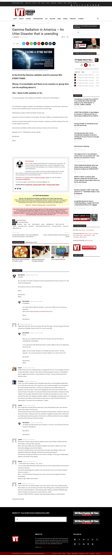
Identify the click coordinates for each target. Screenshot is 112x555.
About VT (34, 2)
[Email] (42, 43)
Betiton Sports (41, 553)
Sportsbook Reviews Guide (31, 553)
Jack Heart (95, 233)
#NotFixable (19, 224)
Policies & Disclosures (38, 205)
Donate (47, 2)
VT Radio (80, 18)
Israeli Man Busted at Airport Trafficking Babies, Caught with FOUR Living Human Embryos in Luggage (86, 203)
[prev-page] (13, 264)
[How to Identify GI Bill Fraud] (60, 252)
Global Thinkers (78, 255)
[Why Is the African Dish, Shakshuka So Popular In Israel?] (21, 252)
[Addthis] (18, 188)
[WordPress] (96, 5)
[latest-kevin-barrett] (85, 220)
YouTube (27, 177)
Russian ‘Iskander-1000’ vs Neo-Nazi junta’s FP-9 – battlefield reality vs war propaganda (87, 191)
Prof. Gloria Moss (78, 235)
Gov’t (15, 18)
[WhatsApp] (31, 43)
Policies (43, 2)
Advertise (70, 2)
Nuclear (14, 226)
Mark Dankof (87, 235)
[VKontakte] (93, 5)
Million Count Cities (60, 224)
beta (29, 224)
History (28, 18)
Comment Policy (51, 205)
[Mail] (77, 5)
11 (68, 37)
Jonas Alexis (82, 230)
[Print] (46, 43)
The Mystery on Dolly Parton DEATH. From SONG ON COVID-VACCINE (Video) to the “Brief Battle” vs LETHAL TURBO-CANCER (86, 101)
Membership (53, 2)
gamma (43, 224)
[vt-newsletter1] (85, 250)
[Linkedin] (35, 43)
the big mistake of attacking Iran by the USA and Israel (86, 124)
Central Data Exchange (21, 220)
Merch (65, 2)
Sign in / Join (28, 2)
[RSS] (85, 5)
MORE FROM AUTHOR (31, 242)
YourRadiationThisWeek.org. (23, 179)
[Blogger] (71, 5)
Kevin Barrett (90, 230)
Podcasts (73, 18)
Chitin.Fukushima (35, 224)
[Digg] (54, 43)
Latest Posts (77, 95)
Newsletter (60, 2)
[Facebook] (74, 5)
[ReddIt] (39, 43)
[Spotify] (88, 5)
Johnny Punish (89, 240)
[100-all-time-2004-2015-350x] (86, 515)
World (65, 18)
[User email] (20, 188)
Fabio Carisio (88, 233)
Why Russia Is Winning (81, 146)
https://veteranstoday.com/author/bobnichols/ (39, 311)
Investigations (38, 18)
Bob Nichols (16, 37)
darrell (20, 367)
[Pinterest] (27, 43)
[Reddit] (79, 5)
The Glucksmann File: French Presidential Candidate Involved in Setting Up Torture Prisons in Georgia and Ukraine (86, 135)
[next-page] (16, 264)
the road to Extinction (56, 226)
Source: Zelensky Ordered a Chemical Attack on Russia (56, 235)
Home (13, 23)
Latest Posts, (29, 184)
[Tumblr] (50, 43)
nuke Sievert (31, 226)
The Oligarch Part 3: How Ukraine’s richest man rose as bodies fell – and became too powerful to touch (86, 155)
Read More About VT (56, 543)
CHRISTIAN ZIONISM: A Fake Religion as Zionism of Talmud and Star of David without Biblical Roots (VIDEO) (86, 114)
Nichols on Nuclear (40, 177)
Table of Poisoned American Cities (43, 226)
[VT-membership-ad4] (86, 48)
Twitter (47, 177)
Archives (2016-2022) (53, 184)
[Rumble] (82, 5)
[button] (98, 19)
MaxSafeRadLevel (50, 224)
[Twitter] (90, 5)
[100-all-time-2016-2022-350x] (86, 524)
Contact (75, 2)
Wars (59, 18)
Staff (39, 2)
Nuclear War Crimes (22, 226)
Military (52, 18)
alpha (25, 224)
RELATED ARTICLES (18, 242)
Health (21, 18)
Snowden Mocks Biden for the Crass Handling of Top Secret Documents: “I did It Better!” (25, 235)
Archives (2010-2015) (39, 184)
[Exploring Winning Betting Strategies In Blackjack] (41, 252)
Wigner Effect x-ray (17, 228)
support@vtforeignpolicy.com (50, 547)
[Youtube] (98, 5)
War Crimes (65, 226)
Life (46, 18)
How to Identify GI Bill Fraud (58, 259)
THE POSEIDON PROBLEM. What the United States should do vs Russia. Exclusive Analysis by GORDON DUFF (86, 167)
